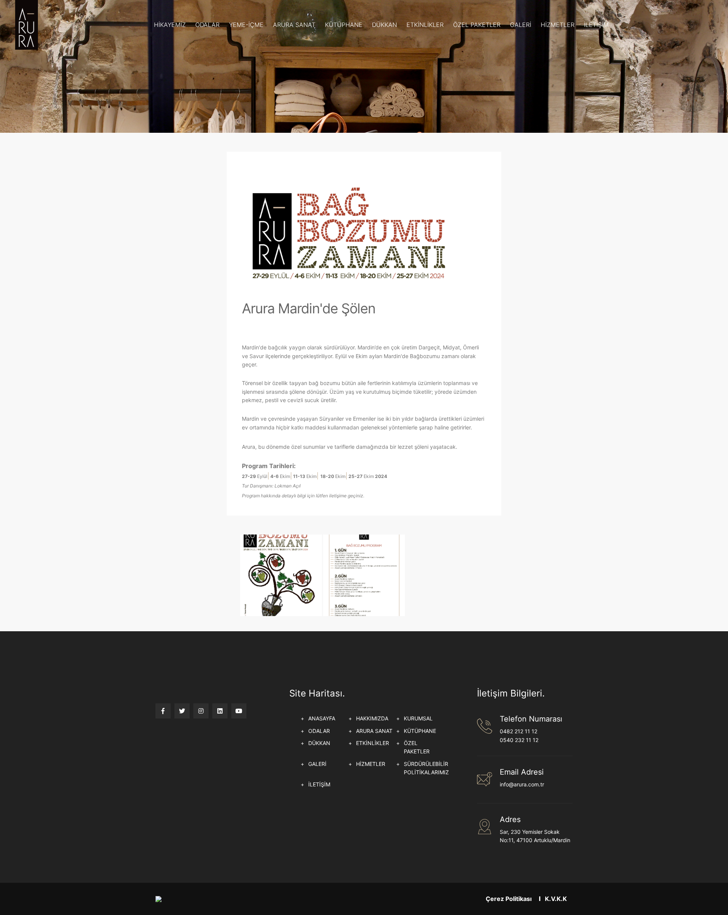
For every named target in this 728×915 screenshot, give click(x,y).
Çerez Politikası (509, 898)
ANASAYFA (321, 718)
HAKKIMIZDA (372, 718)
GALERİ (520, 24)
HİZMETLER (557, 24)
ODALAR (207, 24)
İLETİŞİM (596, 24)
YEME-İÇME (246, 24)
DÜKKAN (384, 24)
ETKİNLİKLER (425, 24)
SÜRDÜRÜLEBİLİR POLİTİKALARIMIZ (426, 768)
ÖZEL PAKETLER (476, 24)
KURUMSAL (418, 718)
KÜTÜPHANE (343, 24)
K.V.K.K (556, 898)
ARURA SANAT (294, 24)
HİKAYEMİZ (170, 24)
